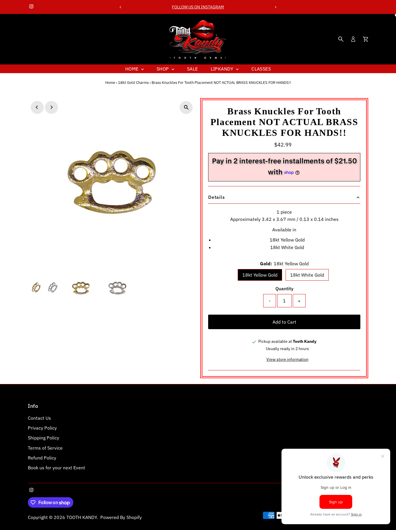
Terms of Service (45, 448)
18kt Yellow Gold (259, 275)
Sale (192, 69)
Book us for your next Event (56, 467)
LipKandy (223, 69)
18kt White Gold (307, 275)
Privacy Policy (42, 428)
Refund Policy (42, 458)
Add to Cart (284, 322)
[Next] (275, 7)
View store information (287, 359)
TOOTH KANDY (81, 517)
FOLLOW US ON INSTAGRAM (198, 7)
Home (132, 69)
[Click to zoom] (186, 107)
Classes (261, 69)
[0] (365, 39)
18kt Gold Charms (133, 82)
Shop (163, 69)
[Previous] (120, 7)
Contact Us (39, 418)
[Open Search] (341, 39)
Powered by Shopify (121, 517)
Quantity (284, 288)
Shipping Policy (43, 438)
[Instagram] (31, 7)
